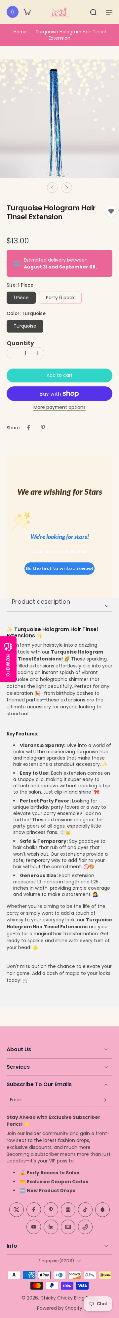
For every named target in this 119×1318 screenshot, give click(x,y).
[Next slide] (66, 187)
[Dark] (13, 12)
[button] (109, 12)
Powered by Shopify (59, 1308)
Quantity (20, 343)
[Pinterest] (51, 1210)
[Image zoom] (59, 118)
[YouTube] (33, 1227)
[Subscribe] (104, 1100)
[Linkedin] (51, 1227)
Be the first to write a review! (59, 568)
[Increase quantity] (37, 353)
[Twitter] (16, 1210)
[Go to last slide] (52, 187)
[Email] (68, 1227)
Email (15, 1100)
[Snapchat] (102, 1210)
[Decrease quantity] (13, 353)
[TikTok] (85, 1210)
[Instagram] (68, 1210)
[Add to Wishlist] (111, 211)
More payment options (59, 407)
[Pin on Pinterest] (43, 427)
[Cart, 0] (27, 11)
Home (20, 31)
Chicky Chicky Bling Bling (68, 1298)
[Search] (93, 11)
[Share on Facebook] (28, 427)
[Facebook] (33, 1210)
